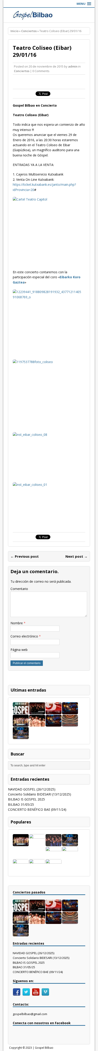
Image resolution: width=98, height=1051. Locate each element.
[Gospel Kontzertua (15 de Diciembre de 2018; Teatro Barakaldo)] (54, 868)
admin (72, 66)
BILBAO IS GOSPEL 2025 (26, 799)
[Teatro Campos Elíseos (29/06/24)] (70, 724)
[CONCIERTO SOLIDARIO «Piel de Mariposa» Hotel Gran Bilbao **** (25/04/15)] (70, 856)
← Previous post (24, 556)
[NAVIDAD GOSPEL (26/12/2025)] (21, 711)
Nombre (17, 623)
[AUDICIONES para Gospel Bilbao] (37, 843)
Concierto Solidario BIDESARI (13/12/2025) (39, 794)
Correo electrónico (24, 636)
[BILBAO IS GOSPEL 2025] (54, 711)
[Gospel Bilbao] (49, 15)
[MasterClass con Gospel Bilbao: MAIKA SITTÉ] (54, 856)
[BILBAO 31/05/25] (70, 711)
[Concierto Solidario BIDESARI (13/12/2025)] (37, 711)
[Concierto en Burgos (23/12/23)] (21, 736)
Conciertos (21, 71)
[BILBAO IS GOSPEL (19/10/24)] (37, 724)
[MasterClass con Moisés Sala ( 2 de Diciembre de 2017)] (21, 868)
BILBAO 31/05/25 (21, 804)
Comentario (19, 589)
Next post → (76, 556)
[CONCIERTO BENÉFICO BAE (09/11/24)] (21, 724)
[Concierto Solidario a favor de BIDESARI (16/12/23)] (54, 843)
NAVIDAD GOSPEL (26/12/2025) (31, 789)
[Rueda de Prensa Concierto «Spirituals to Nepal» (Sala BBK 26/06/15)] (37, 868)
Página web (19, 649)
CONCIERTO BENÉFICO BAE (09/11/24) (37, 809)
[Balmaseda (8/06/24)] (54, 724)
